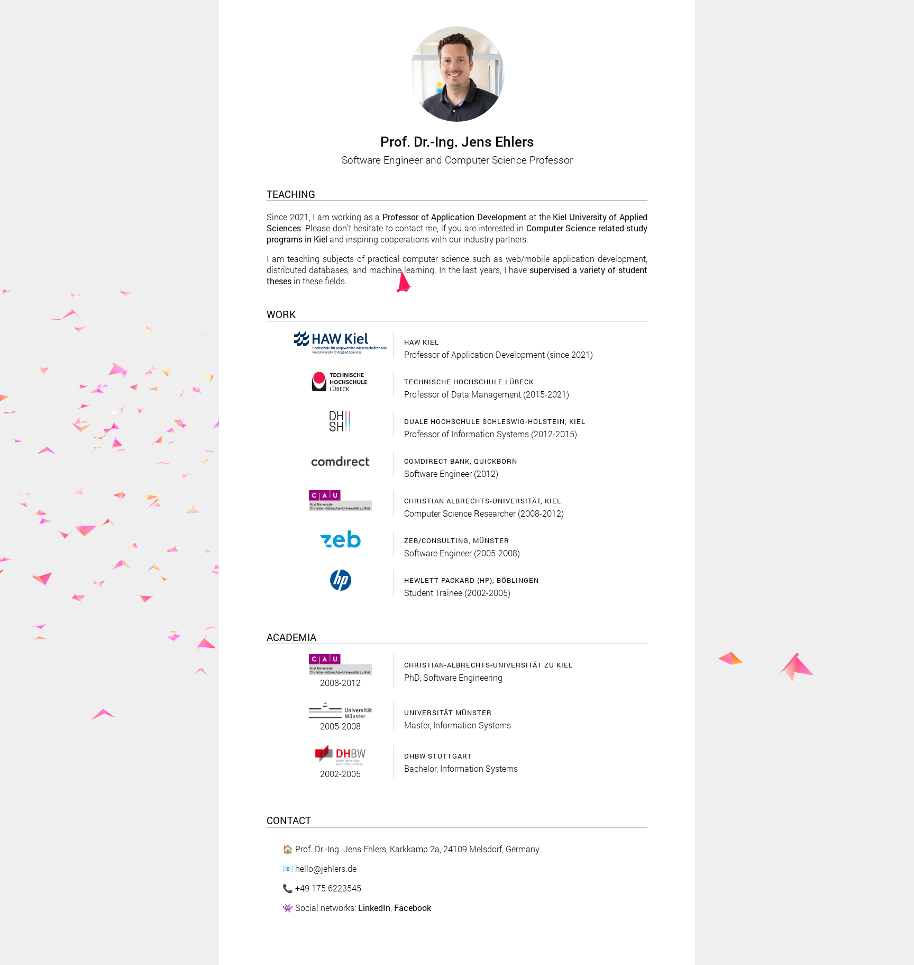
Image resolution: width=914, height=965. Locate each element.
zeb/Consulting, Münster (456, 540)
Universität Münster (448, 712)
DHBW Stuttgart (438, 756)
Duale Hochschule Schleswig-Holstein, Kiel (495, 421)
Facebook (412, 907)
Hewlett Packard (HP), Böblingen (471, 580)
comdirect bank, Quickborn (460, 461)
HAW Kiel (421, 342)
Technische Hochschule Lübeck (469, 381)
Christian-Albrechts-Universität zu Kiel (488, 665)
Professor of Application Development (454, 216)
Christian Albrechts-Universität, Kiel (482, 501)
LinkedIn (374, 907)
